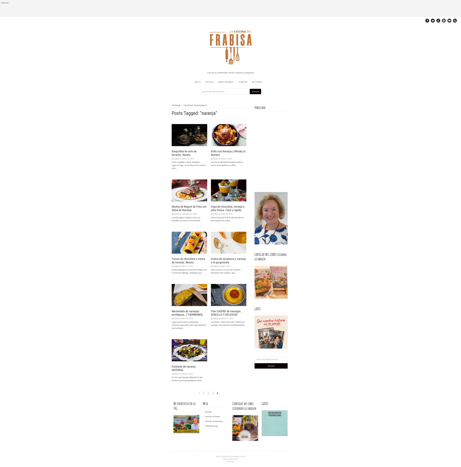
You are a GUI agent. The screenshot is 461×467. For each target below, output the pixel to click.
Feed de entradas (212, 416)
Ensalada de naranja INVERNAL (183, 368)
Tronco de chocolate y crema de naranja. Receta (188, 260)
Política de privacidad (230, 459)
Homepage (176, 105)
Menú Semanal (226, 82)
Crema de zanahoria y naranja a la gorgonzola (228, 260)
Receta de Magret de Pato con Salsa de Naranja (189, 208)
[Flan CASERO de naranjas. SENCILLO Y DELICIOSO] (228, 295)
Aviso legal (230, 461)
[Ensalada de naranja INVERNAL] (189, 350)
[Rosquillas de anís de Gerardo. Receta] (189, 135)
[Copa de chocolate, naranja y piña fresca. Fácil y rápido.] (228, 190)
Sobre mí (242, 82)
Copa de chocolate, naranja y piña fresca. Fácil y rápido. (227, 208)
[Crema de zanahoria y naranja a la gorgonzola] (228, 243)
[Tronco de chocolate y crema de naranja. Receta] (189, 243)
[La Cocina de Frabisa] (230, 47)
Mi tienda (257, 82)
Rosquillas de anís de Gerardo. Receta (184, 153)
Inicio (198, 82)
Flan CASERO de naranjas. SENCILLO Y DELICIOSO (226, 313)
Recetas (210, 82)
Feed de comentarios (214, 421)
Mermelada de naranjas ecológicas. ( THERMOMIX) (187, 313)
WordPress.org (211, 426)
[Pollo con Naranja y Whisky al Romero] (228, 135)
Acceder (208, 412)
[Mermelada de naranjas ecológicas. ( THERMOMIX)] (189, 295)
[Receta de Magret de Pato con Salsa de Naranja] (189, 190)
